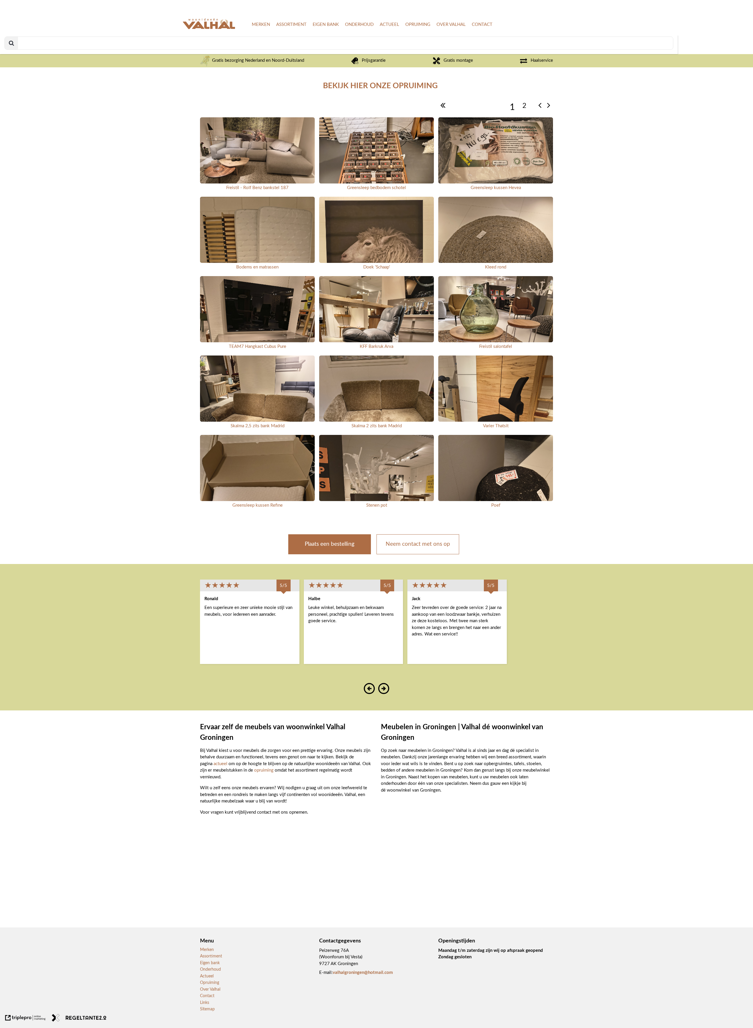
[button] (369, 692)
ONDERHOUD (359, 24)
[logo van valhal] (208, 28)
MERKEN (261, 24)
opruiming (264, 770)
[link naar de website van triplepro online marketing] (25, 1019)
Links (204, 1003)
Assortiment (211, 956)
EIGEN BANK (326, 24)
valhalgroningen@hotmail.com (363, 972)
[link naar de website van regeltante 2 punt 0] (79, 1019)
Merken (207, 950)
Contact (207, 996)
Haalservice (542, 60)
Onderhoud (210, 969)
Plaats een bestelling (329, 544)
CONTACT (482, 24)
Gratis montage (458, 60)
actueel (221, 764)
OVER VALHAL (451, 24)
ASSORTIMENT (291, 24)
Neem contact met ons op (418, 544)
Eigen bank (210, 963)
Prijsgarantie (374, 60)
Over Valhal (210, 989)
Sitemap (207, 1009)
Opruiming (209, 983)
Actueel (207, 976)
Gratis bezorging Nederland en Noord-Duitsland (257, 60)
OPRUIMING (417, 24)
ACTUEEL (389, 24)
